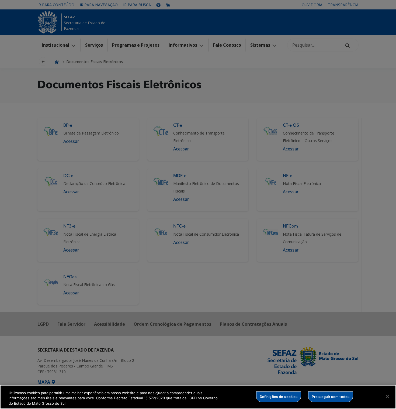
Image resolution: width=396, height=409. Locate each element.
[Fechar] (387, 396)
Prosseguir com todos (330, 396)
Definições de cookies (279, 396)
